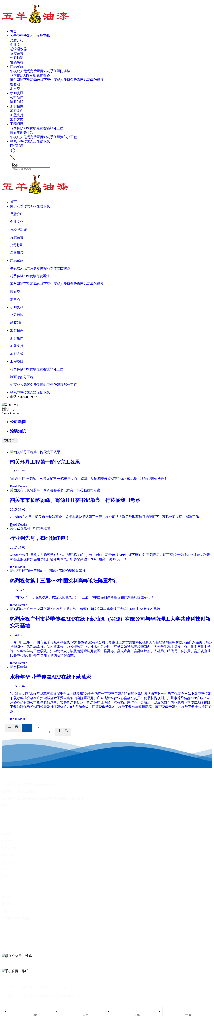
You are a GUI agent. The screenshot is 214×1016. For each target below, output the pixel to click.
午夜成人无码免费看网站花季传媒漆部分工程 (43, 137)
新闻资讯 (16, 93)
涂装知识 (16, 102)
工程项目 (16, 124)
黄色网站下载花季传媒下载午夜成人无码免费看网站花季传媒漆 (57, 80)
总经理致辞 (18, 49)
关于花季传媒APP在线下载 (30, 36)
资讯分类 (9, 440)
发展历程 (16, 62)
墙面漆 (15, 84)
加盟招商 (16, 106)
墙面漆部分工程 (21, 132)
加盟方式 (16, 119)
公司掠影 (16, 58)
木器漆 (15, 88)
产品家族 (16, 66)
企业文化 (16, 44)
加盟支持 (16, 115)
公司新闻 (16, 97)
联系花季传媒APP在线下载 (30, 141)
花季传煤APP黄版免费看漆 (30, 75)
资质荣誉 (16, 53)
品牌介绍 (16, 40)
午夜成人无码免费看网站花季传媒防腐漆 (40, 71)
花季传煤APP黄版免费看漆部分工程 (36, 128)
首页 (13, 31)
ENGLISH (17, 145)
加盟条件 (16, 110)
